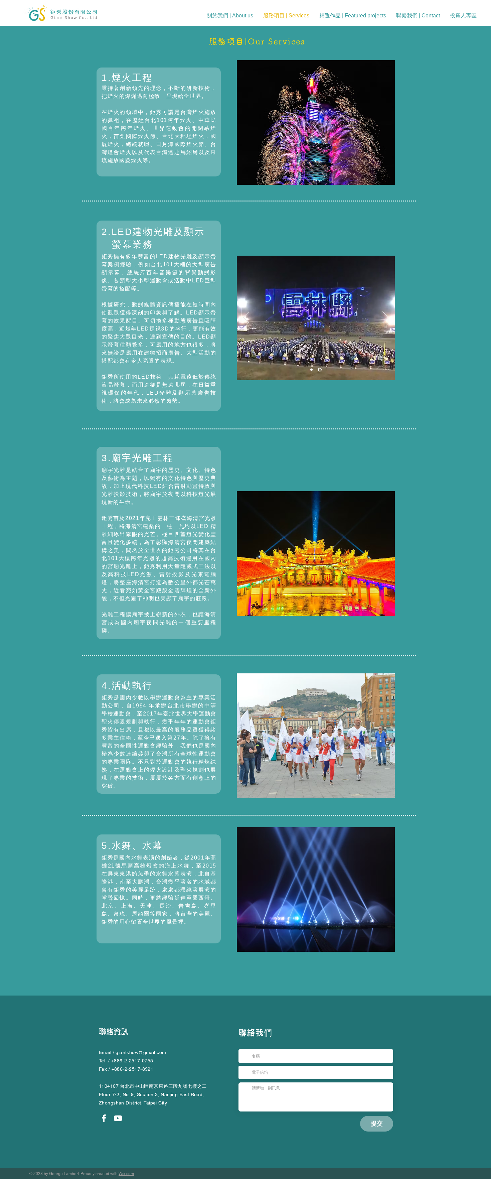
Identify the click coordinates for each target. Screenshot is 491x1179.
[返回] (246, 317)
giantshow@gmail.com (141, 1052)
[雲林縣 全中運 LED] (320, 370)
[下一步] (385, 317)
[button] (418, 16)
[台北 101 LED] (312, 370)
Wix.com (126, 1173)
